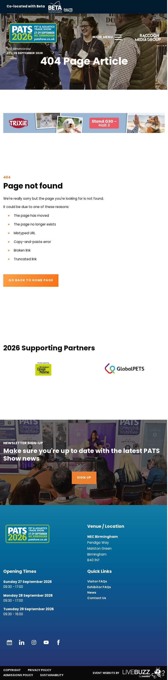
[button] (84, 123)
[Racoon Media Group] (146, 38)
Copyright (12, 670)
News (91, 592)
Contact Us (96, 598)
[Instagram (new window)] (34, 642)
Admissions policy (18, 675)
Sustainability (51, 675)
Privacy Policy (39, 670)
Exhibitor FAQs (99, 587)
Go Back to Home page (31, 280)
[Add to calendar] (9, 642)
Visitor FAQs (97, 581)
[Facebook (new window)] (58, 642)
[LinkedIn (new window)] (21, 642)
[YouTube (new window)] (46, 642)
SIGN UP (84, 478)
